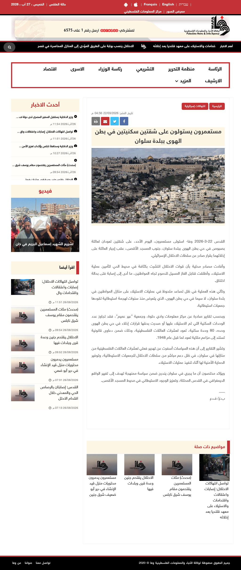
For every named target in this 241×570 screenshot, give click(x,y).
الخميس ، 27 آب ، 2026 (27, 5)
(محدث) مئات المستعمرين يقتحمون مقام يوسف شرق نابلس (177, 486)
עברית (183, 4)
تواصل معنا (43, 563)
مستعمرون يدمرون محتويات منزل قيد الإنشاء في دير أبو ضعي (59, 365)
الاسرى (77, 69)
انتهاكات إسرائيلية (195, 106)
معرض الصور (175, 12)
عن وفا (16, 563)
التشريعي (145, 69)
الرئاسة (215, 69)
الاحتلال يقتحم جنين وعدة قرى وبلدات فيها (138, 484)
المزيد (185, 81)
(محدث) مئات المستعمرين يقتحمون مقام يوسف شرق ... (44, 165)
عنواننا (28, 563)
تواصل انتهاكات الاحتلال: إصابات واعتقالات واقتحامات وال (60, 287)
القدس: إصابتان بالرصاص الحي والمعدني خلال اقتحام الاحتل (59, 393)
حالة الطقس (57, 5)
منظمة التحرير (181, 69)
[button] (16, 218)
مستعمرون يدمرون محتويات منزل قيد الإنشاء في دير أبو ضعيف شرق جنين (102, 486)
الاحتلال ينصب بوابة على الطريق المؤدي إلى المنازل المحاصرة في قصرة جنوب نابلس (85, 46)
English (168, 5)
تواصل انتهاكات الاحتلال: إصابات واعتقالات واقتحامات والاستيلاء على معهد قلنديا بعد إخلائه (217, 500)
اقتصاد (49, 69)
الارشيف (213, 81)
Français (150, 5)
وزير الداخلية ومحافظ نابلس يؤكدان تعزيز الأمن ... (46, 146)
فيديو (45, 191)
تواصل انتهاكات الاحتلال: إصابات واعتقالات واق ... (45, 131)
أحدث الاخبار (45, 105)
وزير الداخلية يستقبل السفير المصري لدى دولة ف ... (44, 117)
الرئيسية (217, 106)
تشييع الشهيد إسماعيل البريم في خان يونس (44, 250)
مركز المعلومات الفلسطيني (142, 12)
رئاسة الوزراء (110, 69)
